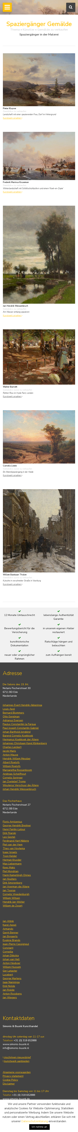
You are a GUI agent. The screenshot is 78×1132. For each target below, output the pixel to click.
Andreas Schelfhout (14, 774)
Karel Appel (9, 925)
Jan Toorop (9, 890)
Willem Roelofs (11, 766)
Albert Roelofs (11, 762)
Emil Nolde (9, 986)
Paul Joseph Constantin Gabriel (21, 728)
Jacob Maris (9, 751)
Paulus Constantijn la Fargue (19, 724)
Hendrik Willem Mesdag (16, 758)
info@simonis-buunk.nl (16, 1048)
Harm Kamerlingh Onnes (17, 875)
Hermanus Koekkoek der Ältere (21, 739)
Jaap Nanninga (11, 982)
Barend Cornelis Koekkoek (18, 735)
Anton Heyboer (11, 963)
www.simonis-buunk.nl (16, 1044)
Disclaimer (9, 1083)
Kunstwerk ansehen (12, 118)
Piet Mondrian (11, 871)
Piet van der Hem (12, 844)
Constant (8, 948)
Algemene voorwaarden (17, 1072)
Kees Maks (9, 867)
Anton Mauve (10, 754)
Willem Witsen (11, 898)
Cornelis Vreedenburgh (16, 894)
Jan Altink (8, 921)
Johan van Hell (11, 959)
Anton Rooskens (12, 993)
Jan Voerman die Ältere (16, 886)
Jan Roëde (9, 990)
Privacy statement (13, 1076)
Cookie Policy (10, 1080)
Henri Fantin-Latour (14, 829)
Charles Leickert (12, 747)
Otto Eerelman (11, 716)
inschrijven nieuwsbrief (17, 1057)
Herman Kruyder (12, 860)
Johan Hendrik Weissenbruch (19, 789)
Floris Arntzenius (12, 821)
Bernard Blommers (13, 712)
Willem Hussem (12, 967)
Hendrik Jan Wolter (14, 902)
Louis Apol (9, 709)
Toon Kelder (10, 856)
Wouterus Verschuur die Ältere (21, 785)
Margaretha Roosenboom (17, 770)
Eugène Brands (11, 940)
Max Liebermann (12, 863)
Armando (8, 929)
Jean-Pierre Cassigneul (16, 944)
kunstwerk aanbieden (16, 1061)
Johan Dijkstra (11, 955)
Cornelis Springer (13, 777)
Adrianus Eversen (13, 720)
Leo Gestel (9, 837)
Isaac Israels (10, 852)
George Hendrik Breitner (17, 825)
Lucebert (8, 974)
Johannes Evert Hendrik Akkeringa (22, 705)
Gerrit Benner (10, 932)
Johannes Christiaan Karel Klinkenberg (25, 743)
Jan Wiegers (10, 997)
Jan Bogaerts (10, 936)
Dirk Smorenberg (12, 883)
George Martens (12, 978)
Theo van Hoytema (14, 848)
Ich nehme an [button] (39, 1127)
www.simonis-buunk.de (16, 1099)
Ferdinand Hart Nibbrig (16, 840)
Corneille (8, 951)
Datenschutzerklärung (34, 1121)
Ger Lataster (10, 971)
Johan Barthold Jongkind (16, 732)
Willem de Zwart (12, 905)
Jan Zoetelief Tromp (14, 781)
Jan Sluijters (10, 879)
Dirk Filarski (9, 833)
